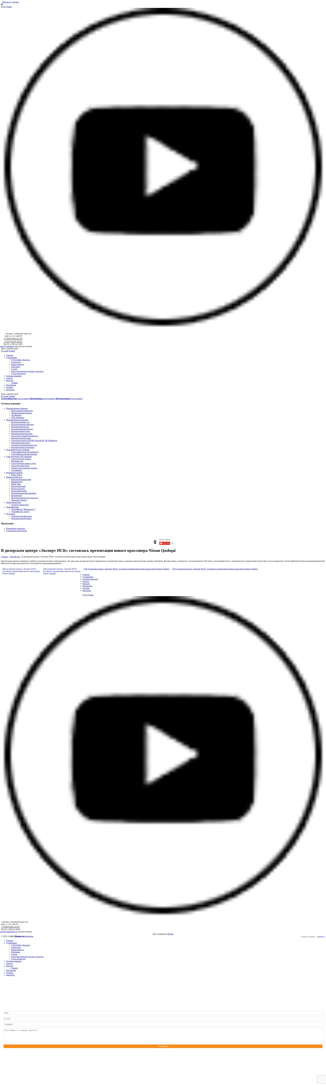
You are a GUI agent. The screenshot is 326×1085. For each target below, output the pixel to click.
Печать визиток (18, 489)
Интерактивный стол (20, 422)
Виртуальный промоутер (22, 411)
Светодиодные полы (20, 466)
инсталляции (15, 399)
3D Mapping (16, 415)
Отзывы (9, 387)
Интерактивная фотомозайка (23, 493)
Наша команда (17, 364)
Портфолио (11, 385)
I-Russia (170, 934)
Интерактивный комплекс (22, 424)
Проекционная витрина (21, 413)
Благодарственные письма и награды (27, 371)
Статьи (14, 369)
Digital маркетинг (13, 502)
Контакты (10, 390)
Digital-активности (14, 477)
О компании (11, 357)
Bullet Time (16, 484)
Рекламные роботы (14, 473)
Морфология (16, 482)
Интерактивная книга (20, 443)
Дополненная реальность (22, 429)
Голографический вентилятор (24, 454)
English (12, 351)
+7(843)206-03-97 (13, 338)
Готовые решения (13, 376)
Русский (4, 351)
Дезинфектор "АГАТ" (20, 512)
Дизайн (14, 383)
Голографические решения (17, 450)
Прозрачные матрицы (15, 528)
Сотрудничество (18, 374)
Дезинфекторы (12, 507)
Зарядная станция (18, 500)
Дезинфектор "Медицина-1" (23, 509)
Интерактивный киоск (21, 438)
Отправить (163, 1046)
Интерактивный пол (20, 427)
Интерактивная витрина (21, 434)
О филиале (16, 362)
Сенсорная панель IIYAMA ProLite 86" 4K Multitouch (34, 440)
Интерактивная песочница (22, 447)
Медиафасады (17, 461)
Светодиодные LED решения (19, 456)
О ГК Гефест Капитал (20, 360)
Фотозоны (10, 514)
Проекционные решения (17, 408)
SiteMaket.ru (321, 937)
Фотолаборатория (19, 491)
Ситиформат (16, 470)
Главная (9, 355)
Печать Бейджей (18, 486)
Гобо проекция (17, 417)
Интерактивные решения (17, 420)
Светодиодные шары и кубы (23, 463)
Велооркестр (16, 495)
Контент (9, 380)
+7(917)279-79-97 (13, 341)
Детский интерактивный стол (24, 445)
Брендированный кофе (21, 479)
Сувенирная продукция (16, 531)
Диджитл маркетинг (20, 505)
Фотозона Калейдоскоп (21, 518)
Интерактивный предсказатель (24, 498)
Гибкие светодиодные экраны (24, 468)
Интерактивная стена (20, 431)
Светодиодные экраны (21, 459)
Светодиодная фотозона (21, 516)
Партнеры (15, 367)
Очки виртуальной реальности (24, 436)
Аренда (9, 378)
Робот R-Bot (16, 475)
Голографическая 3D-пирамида (24, 452)
